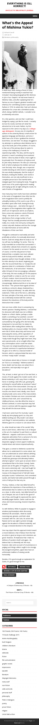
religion (4, 711)
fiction (4, 656)
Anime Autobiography (9, 638)
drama (4, 649)
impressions (6, 667)
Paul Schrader (9, 575)
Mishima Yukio (25, 567)
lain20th (5, 671)
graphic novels (7, 664)
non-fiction (6, 685)
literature (7, 37)
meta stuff (5, 682)
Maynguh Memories (9, 678)
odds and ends (7, 689)
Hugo (30, 721)
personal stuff (7, 693)
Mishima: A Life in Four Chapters (15, 571)
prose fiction (6, 707)
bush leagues (6, 642)
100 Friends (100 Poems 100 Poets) (14, 631)
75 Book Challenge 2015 (10, 635)
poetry (4, 703)
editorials (12, 567)
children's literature (8, 646)
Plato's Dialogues (8, 700)
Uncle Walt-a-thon (8, 714)
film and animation (8, 660)
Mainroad (17, 723)
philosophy (15, 37)
